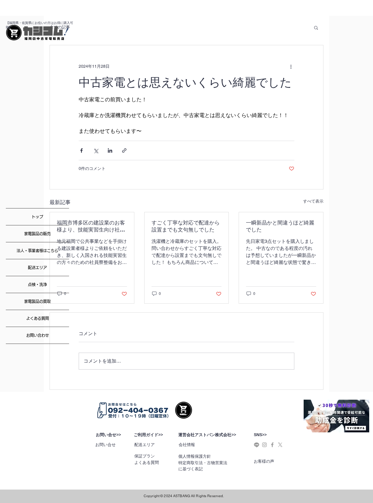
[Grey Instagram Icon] (264, 445)
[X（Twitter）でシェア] (95, 150)
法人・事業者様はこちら (37, 251)
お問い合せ (105, 444)
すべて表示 (313, 201)
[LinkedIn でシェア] (110, 150)
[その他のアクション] (290, 66)
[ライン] (257, 445)
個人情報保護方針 (194, 456)
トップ (37, 217)
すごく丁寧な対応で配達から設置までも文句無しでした (186, 226)
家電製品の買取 (37, 301)
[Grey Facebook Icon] (272, 445)
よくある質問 (37, 318)
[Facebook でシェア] (81, 150)
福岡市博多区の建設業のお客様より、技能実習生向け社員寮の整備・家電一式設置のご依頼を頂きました (91, 226)
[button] (316, 27)
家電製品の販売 (37, 234)
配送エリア (37, 267)
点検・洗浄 (37, 284)
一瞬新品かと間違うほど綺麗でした (280, 226)
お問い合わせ (37, 335)
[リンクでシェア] (124, 150)
